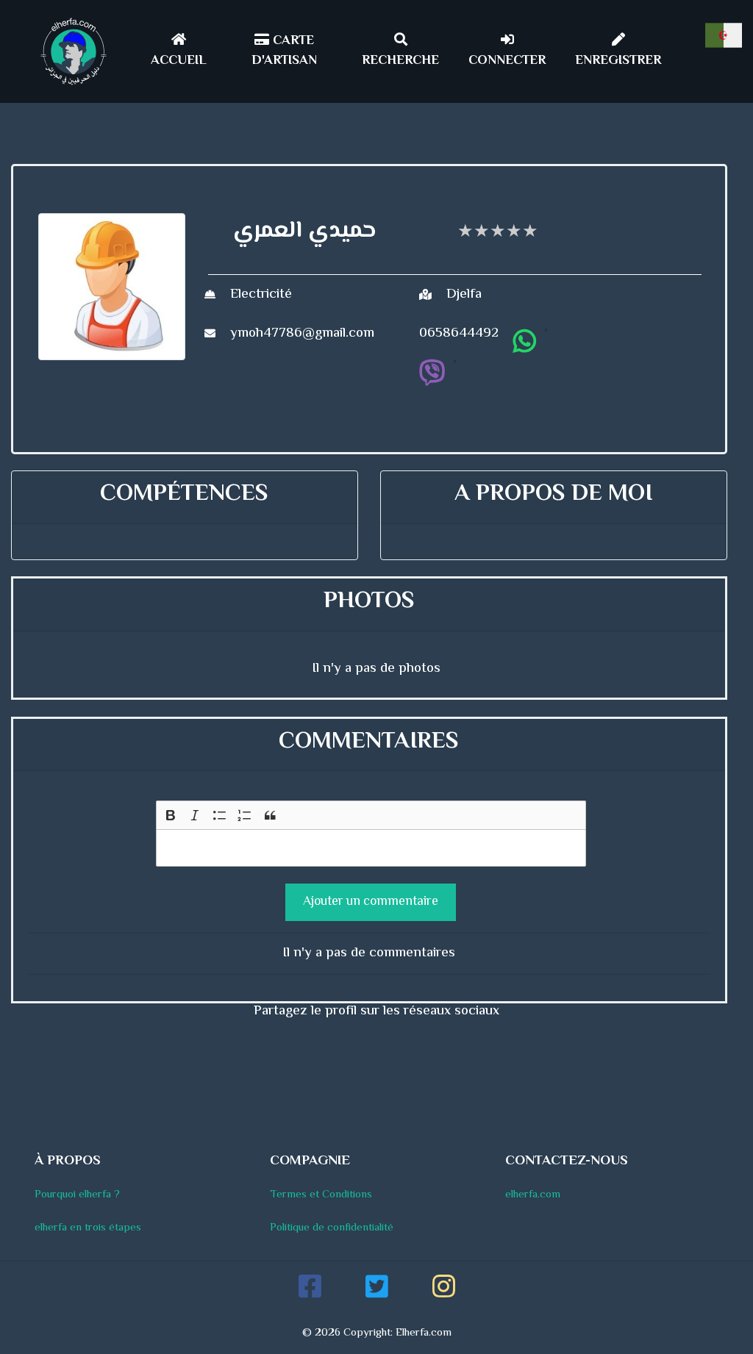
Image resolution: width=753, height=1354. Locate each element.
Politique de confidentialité (331, 1227)
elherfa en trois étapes (88, 1227)
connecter (507, 61)
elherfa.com (532, 1194)
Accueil (179, 61)
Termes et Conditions (321, 1194)
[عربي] (723, 35)
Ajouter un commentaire (370, 902)
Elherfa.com (424, 1333)
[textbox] (371, 848)
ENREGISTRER (618, 61)
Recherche (400, 61)
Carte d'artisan (284, 51)
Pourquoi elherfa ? (77, 1194)
